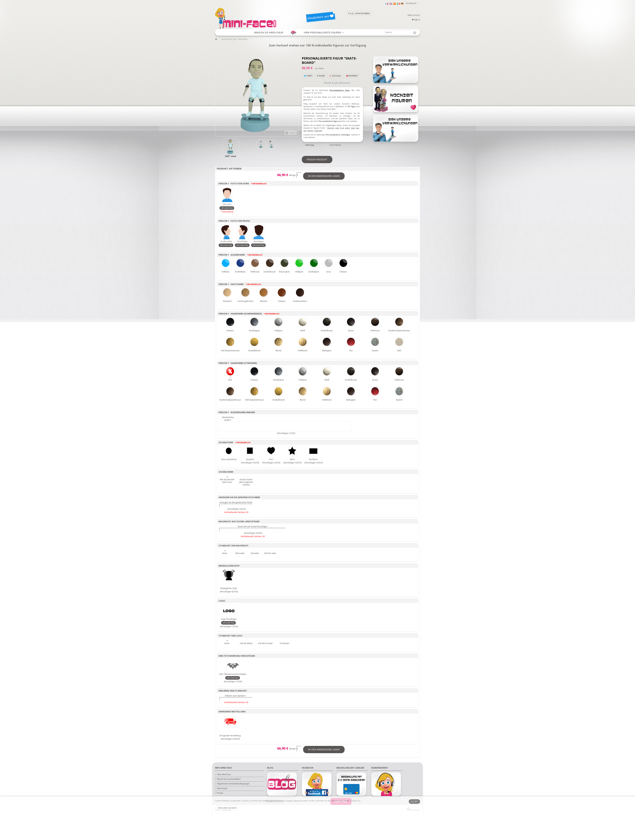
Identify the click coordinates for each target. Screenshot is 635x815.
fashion (310, 130)
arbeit (347, 128)
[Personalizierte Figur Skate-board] (230, 146)
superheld (318, 130)
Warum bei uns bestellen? (229, 779)
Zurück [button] (217, 93)
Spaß (353, 128)
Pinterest (353, 75)
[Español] (394, 3)
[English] (390, 3)
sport (337, 128)
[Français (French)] (386, 3)
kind (342, 128)
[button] (268, 32)
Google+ (336, 75)
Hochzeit (330, 128)
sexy (305, 130)
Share (321, 75)
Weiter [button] (297, 93)
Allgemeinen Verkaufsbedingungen (233, 783)
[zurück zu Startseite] (216, 39)
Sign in (417, 19)
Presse (220, 793)
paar (357, 128)
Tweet (309, 75)
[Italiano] (398, 3)
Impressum (222, 788)
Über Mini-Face (224, 774)
